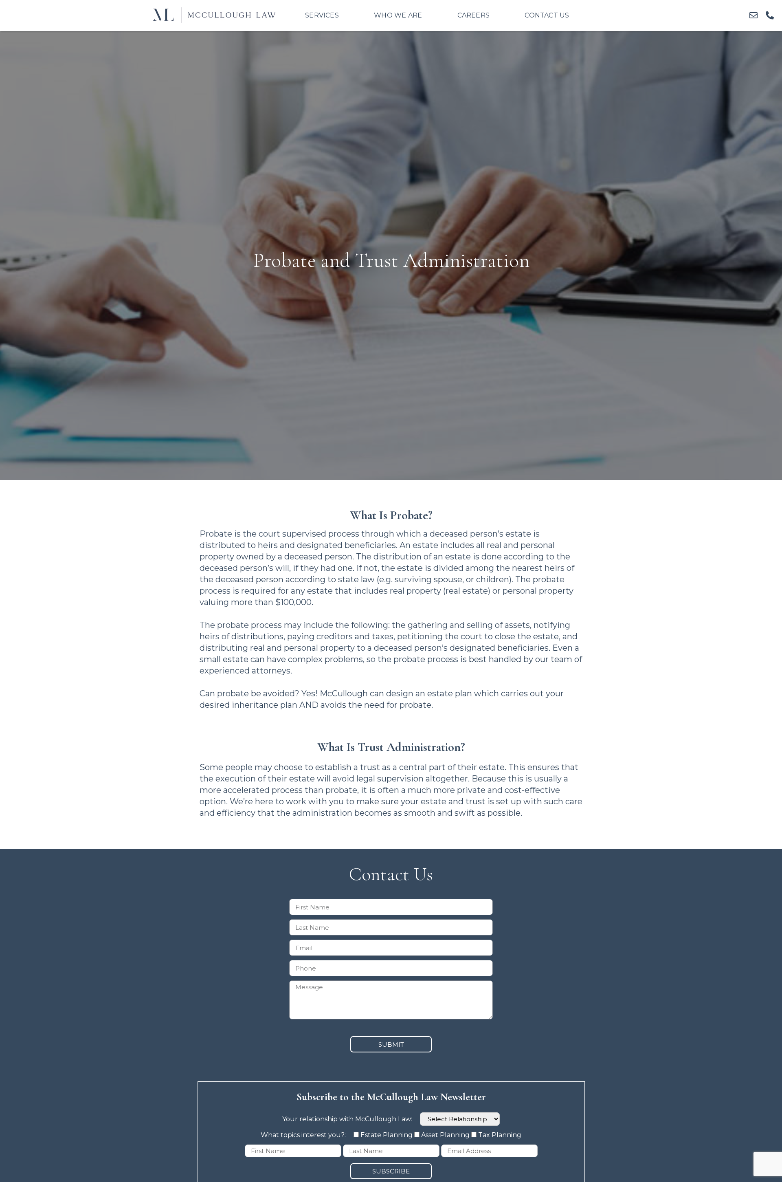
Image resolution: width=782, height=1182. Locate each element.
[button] (753, 15)
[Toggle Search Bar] (608, 15)
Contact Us (547, 15)
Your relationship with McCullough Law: (348, 1119)
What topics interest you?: (304, 1135)
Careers (473, 15)
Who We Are (398, 15)
